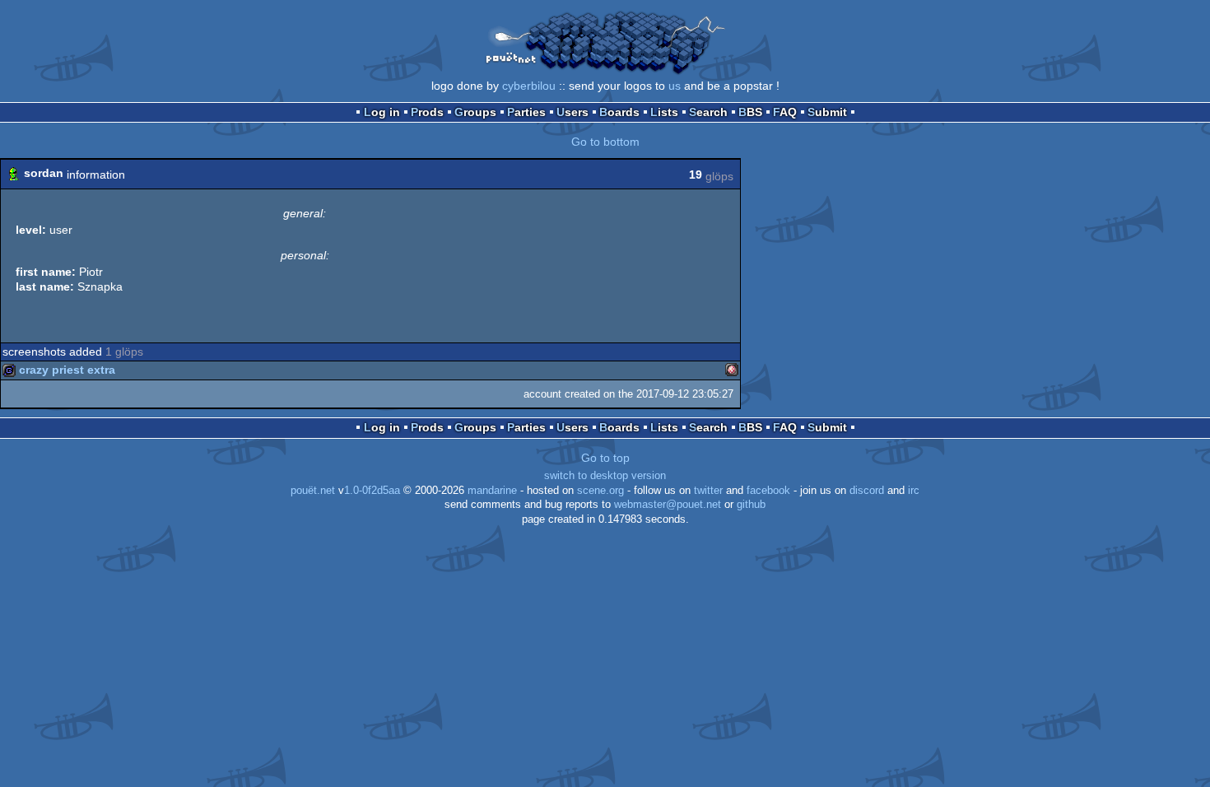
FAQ (785, 112)
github (751, 504)
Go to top (605, 457)
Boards (619, 112)
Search (708, 112)
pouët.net (313, 490)
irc (913, 490)
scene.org (600, 490)
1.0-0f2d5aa (372, 490)
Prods (427, 112)
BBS (750, 112)
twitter (708, 490)
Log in (382, 112)
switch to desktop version (605, 476)
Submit (827, 112)
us (674, 85)
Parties (526, 112)
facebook (768, 490)
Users (572, 112)
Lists (664, 112)
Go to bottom (605, 141)
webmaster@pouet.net (667, 504)
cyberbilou (529, 85)
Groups (475, 112)
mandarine (492, 490)
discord (866, 490)
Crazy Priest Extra (67, 369)
